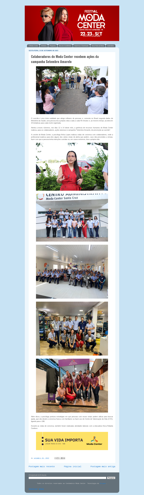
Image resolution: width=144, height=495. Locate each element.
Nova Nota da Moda (98, 46)
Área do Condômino (65, 46)
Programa (53, 46)
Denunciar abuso (36, 489)
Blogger (103, 483)
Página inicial (72, 466)
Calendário (110, 46)
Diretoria (43, 46)
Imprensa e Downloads (81, 46)
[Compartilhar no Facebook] (62, 458)
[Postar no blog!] (58, 458)
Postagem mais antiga (103, 466)
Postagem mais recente (42, 466)
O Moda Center (33, 46)
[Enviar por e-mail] (55, 458)
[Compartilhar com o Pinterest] (64, 458)
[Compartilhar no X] (60, 458)
